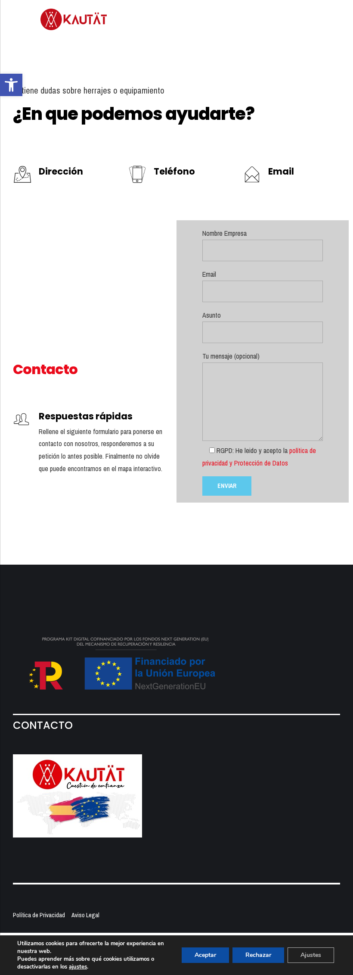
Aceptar (205, 955)
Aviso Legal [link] (85, 915)
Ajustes (310, 955)
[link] (11, 85)
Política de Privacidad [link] (39, 915)
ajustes (78, 967)
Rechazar (258, 955)
